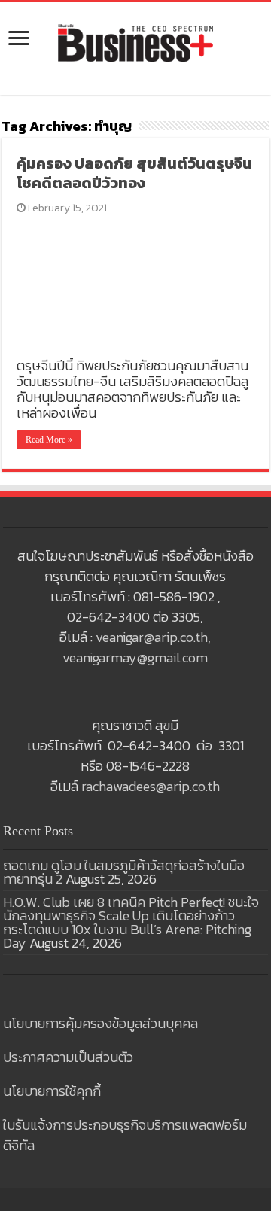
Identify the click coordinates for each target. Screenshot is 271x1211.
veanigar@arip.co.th (152, 637)
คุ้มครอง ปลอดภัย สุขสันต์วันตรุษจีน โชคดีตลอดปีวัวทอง (134, 173)
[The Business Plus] (135, 42)
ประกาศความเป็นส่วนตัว (68, 1057)
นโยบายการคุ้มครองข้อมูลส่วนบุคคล (100, 1023)
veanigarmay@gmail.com (135, 657)
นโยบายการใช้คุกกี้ (52, 1091)
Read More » (49, 439)
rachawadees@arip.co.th (150, 786)
